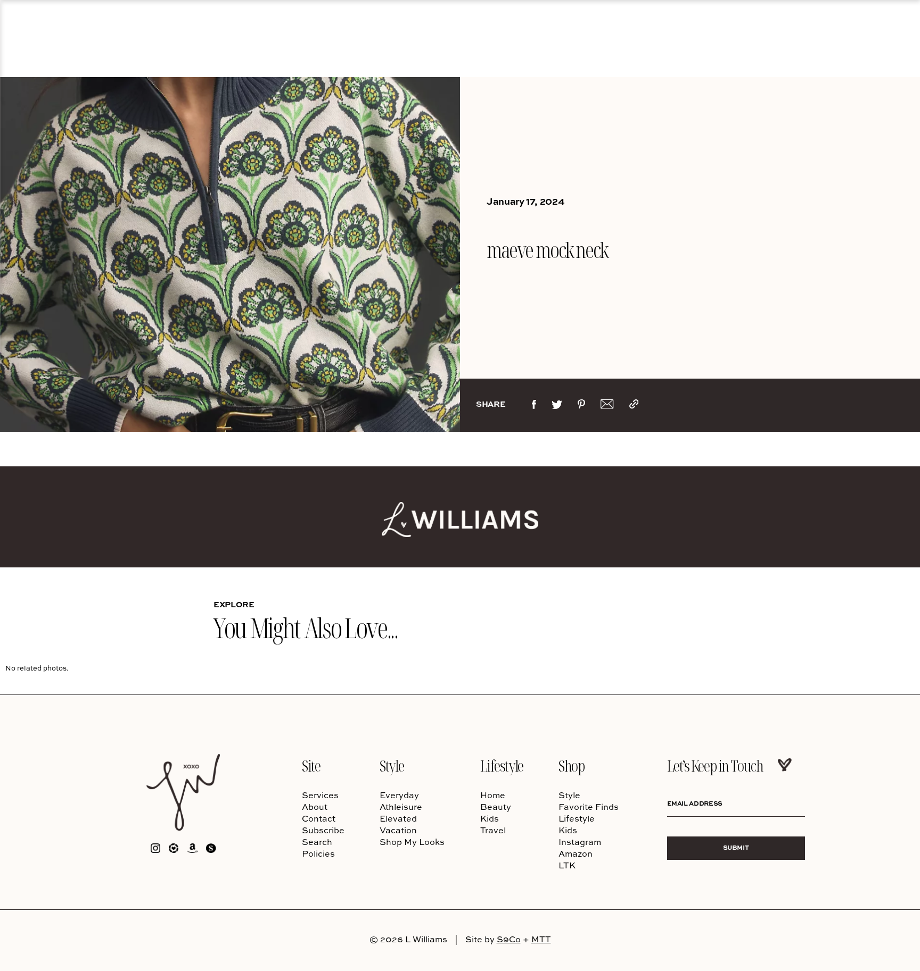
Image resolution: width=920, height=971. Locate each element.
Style (392, 765)
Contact (318, 818)
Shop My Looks (412, 842)
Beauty (495, 807)
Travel (493, 830)
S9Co (509, 939)
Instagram (579, 842)
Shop (571, 765)
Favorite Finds (588, 807)
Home (492, 795)
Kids (489, 818)
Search (317, 842)
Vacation (398, 830)
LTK (567, 865)
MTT (541, 939)
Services (320, 795)
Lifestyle (501, 765)
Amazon (575, 853)
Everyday (399, 795)
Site (311, 765)
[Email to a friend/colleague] (607, 406)
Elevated (398, 818)
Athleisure (401, 807)
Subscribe (323, 830)
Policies (318, 853)
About (314, 807)
